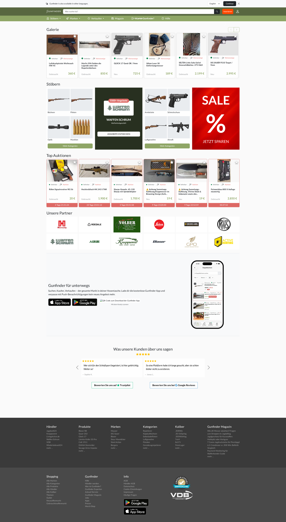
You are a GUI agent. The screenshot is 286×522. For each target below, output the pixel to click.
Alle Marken (51, 480)
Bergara (114, 445)
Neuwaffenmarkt (53, 500)
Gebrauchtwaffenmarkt (56, 503)
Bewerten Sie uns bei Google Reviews (173, 385)
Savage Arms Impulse (88, 448)
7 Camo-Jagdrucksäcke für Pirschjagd (223, 442)
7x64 (177, 439)
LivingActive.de (53, 436)
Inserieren (227, 11)
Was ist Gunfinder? (93, 486)
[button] (236, 11)
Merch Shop (90, 506)
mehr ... (49, 448)
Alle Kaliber (51, 492)
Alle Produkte (52, 486)
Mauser (114, 431)
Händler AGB (129, 483)
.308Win (179, 431)
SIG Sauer (115, 433)
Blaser (113, 436)
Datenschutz (129, 486)
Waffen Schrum (52, 439)
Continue (230, 3)
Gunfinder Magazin (93, 495)
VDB (48, 442)
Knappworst (51, 433)
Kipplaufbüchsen (150, 433)
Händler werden (92, 483)
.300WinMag (180, 436)
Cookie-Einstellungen (133, 489)
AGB (126, 480)
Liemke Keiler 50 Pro (88, 439)
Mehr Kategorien (70, 146)
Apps (87, 500)
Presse (88, 503)
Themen (49, 495)
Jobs (87, 498)
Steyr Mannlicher (118, 439)
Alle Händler (51, 489)
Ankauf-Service (91, 492)
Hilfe (87, 480)
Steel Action (116, 442)
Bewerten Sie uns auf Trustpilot (112, 385)
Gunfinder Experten (93, 489)
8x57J (178, 442)
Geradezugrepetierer (152, 445)
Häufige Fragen (130, 495)
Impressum (128, 492)
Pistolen (146, 442)
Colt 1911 (83, 442)
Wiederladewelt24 (54, 445)
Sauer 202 (83, 433)
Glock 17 (82, 436)
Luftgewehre (148, 439)
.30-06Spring (180, 433)
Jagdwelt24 (51, 431)
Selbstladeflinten (150, 436)
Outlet (49, 498)
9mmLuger (180, 445)
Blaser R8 (83, 431)
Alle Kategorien (53, 483)
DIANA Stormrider (87, 445)
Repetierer (147, 431)
